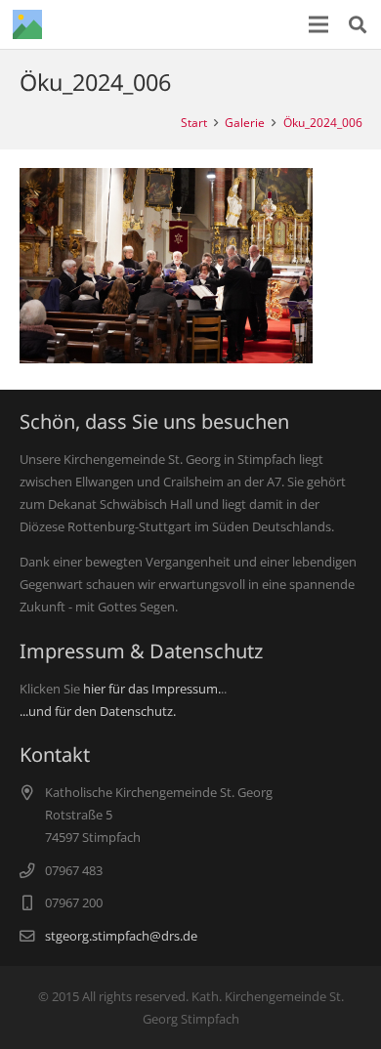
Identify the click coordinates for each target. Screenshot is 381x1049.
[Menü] (319, 24)
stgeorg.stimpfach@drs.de (121, 935)
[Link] (27, 24)
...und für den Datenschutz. (98, 711)
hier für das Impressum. (152, 688)
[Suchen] (357, 24)
